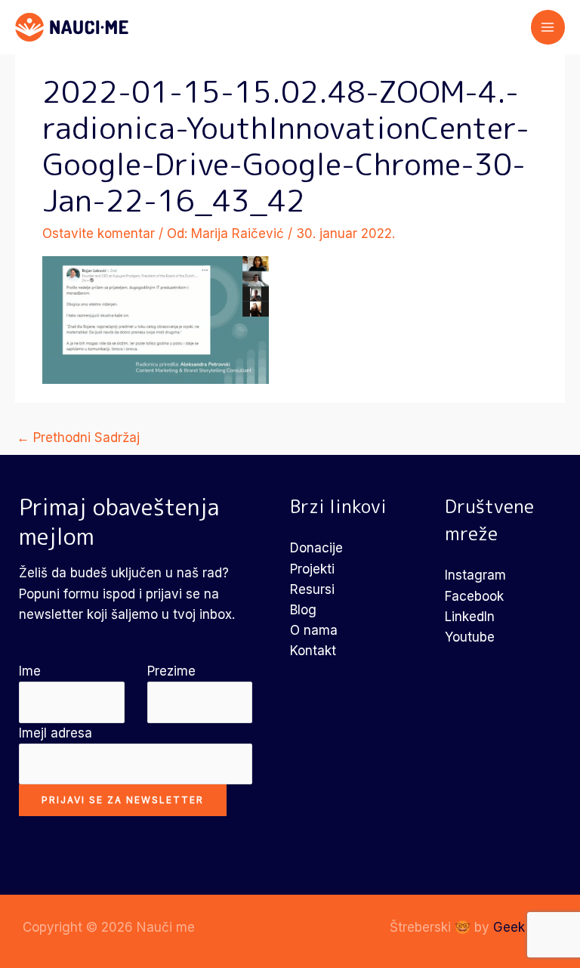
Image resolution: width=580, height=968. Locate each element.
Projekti (312, 569)
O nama (314, 630)
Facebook (474, 596)
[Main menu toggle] (548, 27)
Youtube (470, 637)
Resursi (312, 589)
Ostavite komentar (98, 233)
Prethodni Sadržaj (78, 437)
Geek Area (525, 927)
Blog (303, 609)
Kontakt (313, 650)
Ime (30, 671)
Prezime (171, 671)
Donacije (316, 547)
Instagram (475, 575)
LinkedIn (470, 616)
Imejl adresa (55, 733)
